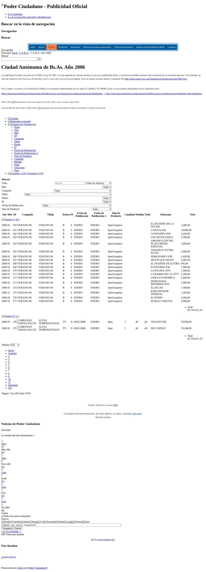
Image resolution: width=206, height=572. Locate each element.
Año (16, 130)
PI (15, 147)
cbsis (19, 568)
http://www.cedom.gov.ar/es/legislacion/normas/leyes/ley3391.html (156, 79)
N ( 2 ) (15, 316)
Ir (39, 59)
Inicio (32, 47)
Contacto (172, 47)
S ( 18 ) (15, 219)
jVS (92, 539)
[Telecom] (8, 557)
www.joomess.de (106, 539)
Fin (10, 388)
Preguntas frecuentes (123, 47)
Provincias (62, 47)
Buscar (4, 55)
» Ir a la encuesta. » (11, 531)
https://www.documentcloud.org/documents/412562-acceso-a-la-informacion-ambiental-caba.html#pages (154, 94)
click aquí (136, 413)
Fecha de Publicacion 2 (26, 153)
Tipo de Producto (23, 156)
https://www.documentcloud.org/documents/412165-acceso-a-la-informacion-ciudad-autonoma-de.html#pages (52, 94)
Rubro (17, 144)
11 (9, 382)
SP (15, 135)
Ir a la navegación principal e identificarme (29, 17)
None (17, 127)
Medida (18, 161)
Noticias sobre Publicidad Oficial (150, 47)
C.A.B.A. (51, 47)
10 (9, 379)
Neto (16, 170)
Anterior (12, 353)
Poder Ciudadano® (37, 568)
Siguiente (13, 385)
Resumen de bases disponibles (97, 47)
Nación (41, 47)
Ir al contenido (15, 14)
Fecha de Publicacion (25, 150)
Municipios (75, 47)
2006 (115, 405)
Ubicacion (19, 167)
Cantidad (18, 159)
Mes (16, 133)
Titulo (17, 141)
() (2, 452)
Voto (3, 443)
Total (16, 164)
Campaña (19, 138)
